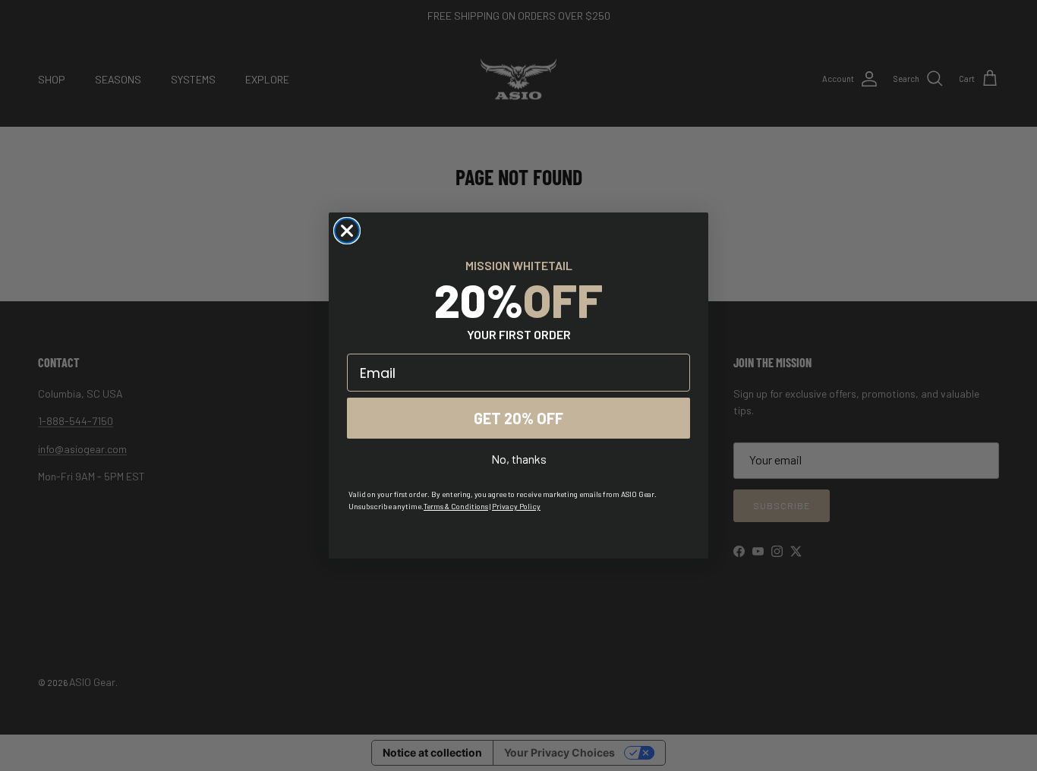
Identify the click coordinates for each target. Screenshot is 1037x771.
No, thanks (519, 459)
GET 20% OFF (518, 418)
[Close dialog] (347, 231)
